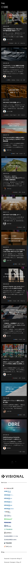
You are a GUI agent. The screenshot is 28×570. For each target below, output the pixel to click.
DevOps (13, 80)
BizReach (11, 43)
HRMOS (13, 153)
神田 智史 (9, 150)
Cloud (18, 80)
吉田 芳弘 (9, 76)
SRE (16, 43)
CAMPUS (8, 80)
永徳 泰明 (9, 374)
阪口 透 (8, 297)
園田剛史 (9, 448)
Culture (23, 115)
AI (18, 43)
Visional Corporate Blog (12, 558)
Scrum (21, 153)
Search (23, 264)
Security (23, 43)
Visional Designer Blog (11, 562)
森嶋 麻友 (9, 223)
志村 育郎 (9, 260)
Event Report (13, 115)
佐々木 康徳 (9, 39)
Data (24, 451)
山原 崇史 (9, 411)
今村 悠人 (9, 188)
